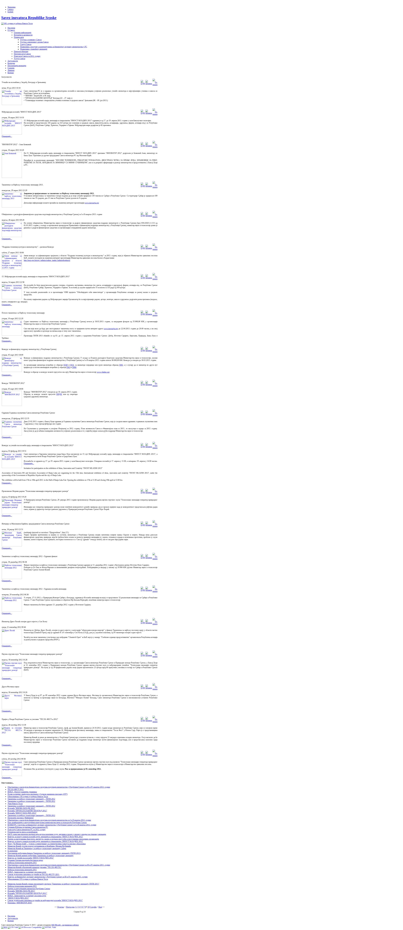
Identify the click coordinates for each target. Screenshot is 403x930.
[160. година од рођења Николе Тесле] (17, 23)
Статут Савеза (25, 44)
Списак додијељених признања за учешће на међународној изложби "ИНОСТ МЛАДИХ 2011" (45, 900)
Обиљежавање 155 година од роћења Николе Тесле (28, 879)
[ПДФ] (143, 83)
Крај (100, 907)
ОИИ (74, 367)
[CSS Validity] (13, 927)
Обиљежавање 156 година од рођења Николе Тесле (28, 796)
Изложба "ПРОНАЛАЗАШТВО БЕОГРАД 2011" (27, 893)
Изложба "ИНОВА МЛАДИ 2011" (21, 891)
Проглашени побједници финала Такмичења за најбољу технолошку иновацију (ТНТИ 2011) (44, 853)
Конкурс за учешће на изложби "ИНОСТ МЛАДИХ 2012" (31, 858)
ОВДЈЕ (59, 394)
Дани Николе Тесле (15, 804)
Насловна (11, 28)
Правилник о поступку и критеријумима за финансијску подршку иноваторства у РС (53, 47)
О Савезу (11, 30)
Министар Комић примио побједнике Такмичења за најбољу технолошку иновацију (41, 855)
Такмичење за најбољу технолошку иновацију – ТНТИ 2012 (31, 799)
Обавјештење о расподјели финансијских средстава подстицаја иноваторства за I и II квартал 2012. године (49, 820)
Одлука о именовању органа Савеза (34, 42)
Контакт (11, 73)
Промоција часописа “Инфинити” (21, 818)
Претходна (70, 907)
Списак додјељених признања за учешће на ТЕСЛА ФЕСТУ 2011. (34, 874)
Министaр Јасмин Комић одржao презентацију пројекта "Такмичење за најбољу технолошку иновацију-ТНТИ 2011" (53, 884)
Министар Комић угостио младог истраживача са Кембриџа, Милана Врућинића (39, 846)
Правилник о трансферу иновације (33, 49)
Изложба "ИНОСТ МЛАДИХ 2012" (22, 813)
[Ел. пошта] (155, 85)
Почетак (60, 907)
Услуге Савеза (19, 58)
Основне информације (22, 32)
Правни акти (19, 37)
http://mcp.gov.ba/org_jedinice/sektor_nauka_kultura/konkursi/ (47, 260)
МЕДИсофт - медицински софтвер (65, 925)
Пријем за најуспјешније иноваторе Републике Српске (29, 889)
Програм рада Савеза (22, 54)
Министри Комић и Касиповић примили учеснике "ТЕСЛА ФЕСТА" (34, 867)
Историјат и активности (23, 35)
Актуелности (13, 61)
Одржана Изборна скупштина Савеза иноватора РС (28, 827)
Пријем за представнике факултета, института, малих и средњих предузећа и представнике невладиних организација (53, 839)
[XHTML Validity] (49, 927)
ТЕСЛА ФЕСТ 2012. (16, 789)
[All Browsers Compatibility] (30, 927)
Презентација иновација (17, 66)
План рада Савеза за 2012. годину (27, 56)
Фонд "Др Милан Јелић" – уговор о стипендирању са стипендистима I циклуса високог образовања (47, 844)
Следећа (93, 907)
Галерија (11, 68)
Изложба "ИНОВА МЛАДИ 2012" (21, 808)
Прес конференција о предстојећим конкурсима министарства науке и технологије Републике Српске (47, 822)
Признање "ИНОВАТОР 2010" (20, 903)
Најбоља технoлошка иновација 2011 (22, 863)
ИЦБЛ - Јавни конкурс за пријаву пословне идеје (27, 872)
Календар (11, 63)
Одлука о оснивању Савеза (31, 40)
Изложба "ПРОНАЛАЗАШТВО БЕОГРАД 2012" (27, 811)
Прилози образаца (21, 51)
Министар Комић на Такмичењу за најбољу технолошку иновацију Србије (37, 848)
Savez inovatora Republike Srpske (29, 18)
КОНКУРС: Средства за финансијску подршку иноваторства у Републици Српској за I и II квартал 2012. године (52, 825)
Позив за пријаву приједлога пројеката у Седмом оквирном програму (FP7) (38, 794)
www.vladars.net (103, 372)
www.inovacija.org (92, 203)
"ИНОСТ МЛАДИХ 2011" (18, 898)
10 (89, 907)
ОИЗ (121, 365)
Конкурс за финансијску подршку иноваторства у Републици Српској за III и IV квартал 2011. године (48, 877)
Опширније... (7, 136)
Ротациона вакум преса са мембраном (22, 832)
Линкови (11, 70)
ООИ (65, 365)
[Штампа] (148, 83)
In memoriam (12, 851)
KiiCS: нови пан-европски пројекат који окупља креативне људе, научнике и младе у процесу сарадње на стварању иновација (57, 834)
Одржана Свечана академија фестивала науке (25, 860)
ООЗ (72, 365)
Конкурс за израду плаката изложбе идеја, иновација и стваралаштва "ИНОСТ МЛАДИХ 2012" (45, 837)
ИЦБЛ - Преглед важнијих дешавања (22, 792)
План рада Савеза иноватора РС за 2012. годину (26, 829)
